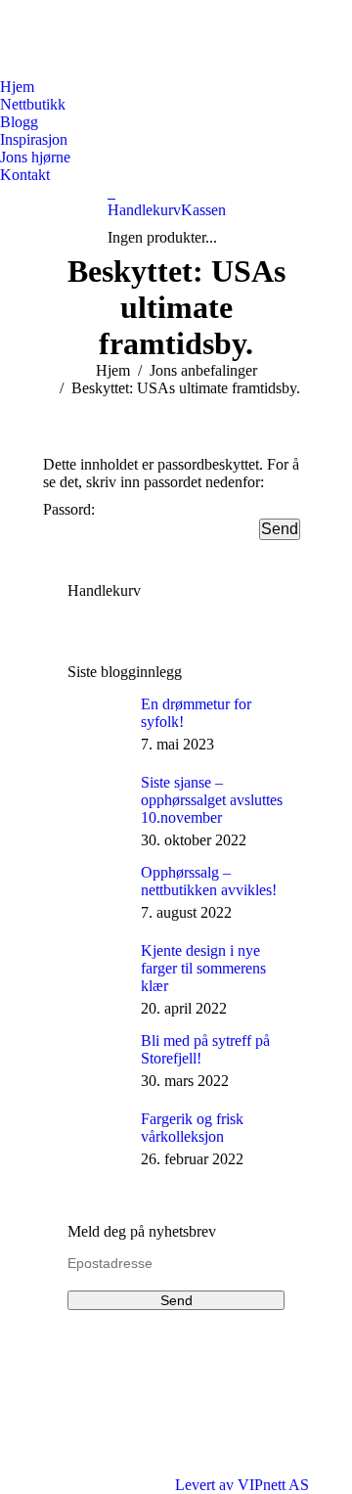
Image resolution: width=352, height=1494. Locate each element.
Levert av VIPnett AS (242, 1484)
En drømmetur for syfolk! (196, 713)
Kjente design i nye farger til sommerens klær (203, 968)
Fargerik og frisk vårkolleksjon (192, 1127)
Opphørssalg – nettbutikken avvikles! (209, 881)
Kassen (203, 210)
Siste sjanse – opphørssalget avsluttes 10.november (212, 800)
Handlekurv (144, 210)
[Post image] (96, 725)
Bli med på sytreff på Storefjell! (205, 1049)
